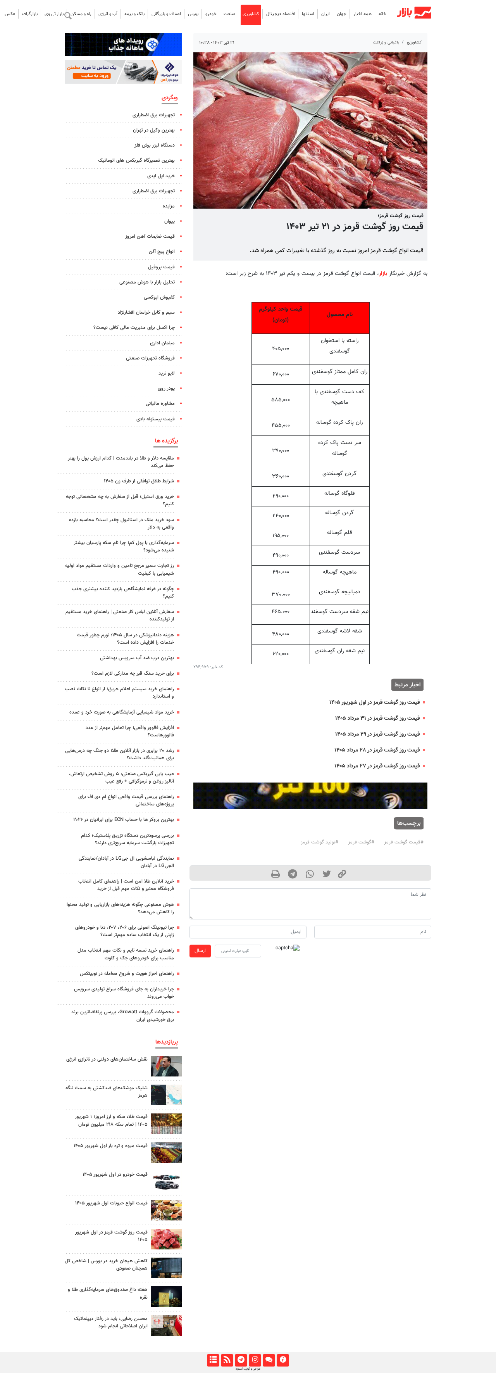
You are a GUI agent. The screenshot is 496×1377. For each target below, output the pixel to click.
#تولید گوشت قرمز (319, 842)
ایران (325, 13)
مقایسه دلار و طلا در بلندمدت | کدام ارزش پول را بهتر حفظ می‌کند (121, 462)
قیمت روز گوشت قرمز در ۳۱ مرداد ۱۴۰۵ (377, 718)
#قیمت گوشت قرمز (404, 842)
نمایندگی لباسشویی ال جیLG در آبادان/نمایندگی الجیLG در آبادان (126, 862)
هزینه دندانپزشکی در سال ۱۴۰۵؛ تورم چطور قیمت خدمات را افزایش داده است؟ (125, 638)
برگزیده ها (166, 441)
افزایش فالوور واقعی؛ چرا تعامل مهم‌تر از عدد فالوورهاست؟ (130, 731)
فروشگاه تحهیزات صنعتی (150, 358)
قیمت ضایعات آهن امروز (150, 236)
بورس (193, 13)
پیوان (169, 221)
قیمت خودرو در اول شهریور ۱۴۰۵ (115, 1174)
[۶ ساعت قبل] (166, 1123)
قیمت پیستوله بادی (155, 419)
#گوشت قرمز (361, 842)
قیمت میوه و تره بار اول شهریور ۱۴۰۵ (111, 1146)
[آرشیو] (213, 1360)
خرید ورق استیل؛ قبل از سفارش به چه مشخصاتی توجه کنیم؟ (120, 500)
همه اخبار (362, 13)
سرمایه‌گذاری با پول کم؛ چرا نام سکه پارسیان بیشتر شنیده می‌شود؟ (124, 546)
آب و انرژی (107, 13)
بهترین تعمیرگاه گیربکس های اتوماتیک (136, 160)
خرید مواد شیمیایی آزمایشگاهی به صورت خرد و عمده (121, 712)
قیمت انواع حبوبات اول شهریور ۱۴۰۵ (111, 1203)
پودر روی (166, 388)
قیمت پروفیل (161, 267)
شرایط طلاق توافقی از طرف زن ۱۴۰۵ (139, 481)
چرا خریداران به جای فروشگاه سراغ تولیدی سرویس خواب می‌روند (124, 992)
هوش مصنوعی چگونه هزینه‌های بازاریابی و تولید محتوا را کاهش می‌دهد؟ (120, 908)
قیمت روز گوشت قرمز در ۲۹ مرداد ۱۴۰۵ (377, 734)
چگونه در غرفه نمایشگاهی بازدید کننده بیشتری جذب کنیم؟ (123, 592)
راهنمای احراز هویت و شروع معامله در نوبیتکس (127, 974)
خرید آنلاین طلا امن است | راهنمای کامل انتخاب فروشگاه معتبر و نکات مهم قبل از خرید (126, 885)
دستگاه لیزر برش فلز (154, 145)
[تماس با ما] (269, 1360)
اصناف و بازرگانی (166, 13)
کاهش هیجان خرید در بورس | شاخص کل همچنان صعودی (106, 1264)
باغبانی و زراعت (386, 42)
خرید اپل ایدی (161, 176)
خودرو (211, 13)
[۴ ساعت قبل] (166, 1066)
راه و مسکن (81, 13)
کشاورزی (251, 13)
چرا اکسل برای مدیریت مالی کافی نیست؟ (134, 328)
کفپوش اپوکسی (159, 297)
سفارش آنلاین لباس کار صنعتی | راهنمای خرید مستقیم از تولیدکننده (119, 615)
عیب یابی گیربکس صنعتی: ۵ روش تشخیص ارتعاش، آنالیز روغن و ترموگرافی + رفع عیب (121, 777)
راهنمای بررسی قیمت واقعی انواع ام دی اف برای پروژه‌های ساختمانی (126, 800)
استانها (308, 13)
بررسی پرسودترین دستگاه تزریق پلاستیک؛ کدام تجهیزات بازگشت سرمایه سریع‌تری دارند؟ (127, 839)
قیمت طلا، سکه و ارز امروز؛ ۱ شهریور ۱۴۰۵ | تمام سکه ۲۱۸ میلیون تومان (111, 1120)
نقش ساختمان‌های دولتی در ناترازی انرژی (107, 1059)
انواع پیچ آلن (162, 252)
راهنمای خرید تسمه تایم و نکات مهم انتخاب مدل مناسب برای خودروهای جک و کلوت (126, 954)
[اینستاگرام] (255, 1360)
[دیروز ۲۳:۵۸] (166, 1095)
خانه (382, 13)
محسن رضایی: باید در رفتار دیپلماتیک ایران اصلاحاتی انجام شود (111, 1322)
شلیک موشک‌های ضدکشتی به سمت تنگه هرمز (106, 1091)
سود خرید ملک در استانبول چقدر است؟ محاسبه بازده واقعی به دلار (121, 523)
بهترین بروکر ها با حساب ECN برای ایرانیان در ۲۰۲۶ (123, 820)
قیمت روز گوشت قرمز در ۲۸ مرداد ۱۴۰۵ (377, 750)
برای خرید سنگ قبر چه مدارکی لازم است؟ (132, 673)
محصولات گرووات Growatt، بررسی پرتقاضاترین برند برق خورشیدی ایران (122, 1015)
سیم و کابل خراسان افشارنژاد (146, 312)
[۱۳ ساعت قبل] (166, 1296)
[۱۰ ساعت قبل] (166, 1210)
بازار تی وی (54, 13)
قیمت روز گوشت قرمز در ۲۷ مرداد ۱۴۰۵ (377, 766)
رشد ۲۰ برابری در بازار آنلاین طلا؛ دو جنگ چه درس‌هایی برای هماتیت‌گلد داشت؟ (119, 754)
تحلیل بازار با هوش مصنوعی (147, 282)
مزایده (169, 206)
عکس (10, 13)
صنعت (230, 13)
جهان (341, 13)
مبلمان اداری (162, 343)
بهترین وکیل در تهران (154, 130)
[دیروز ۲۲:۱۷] (166, 1325)
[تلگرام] (241, 1360)
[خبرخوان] (227, 1360)
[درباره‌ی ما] (283, 1360)
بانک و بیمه (134, 13)
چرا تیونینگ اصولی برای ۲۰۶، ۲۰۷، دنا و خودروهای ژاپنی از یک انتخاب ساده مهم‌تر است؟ (124, 931)
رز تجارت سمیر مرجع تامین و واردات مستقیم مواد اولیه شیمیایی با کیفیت (119, 569)
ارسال (200, 951)
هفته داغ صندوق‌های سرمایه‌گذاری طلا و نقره (108, 1293)
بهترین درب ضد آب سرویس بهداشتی (137, 658)
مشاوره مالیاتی (160, 404)
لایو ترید (166, 373)
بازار (383, 273)
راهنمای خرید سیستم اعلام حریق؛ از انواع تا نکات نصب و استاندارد (119, 692)
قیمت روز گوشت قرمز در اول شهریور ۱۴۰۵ (374, 702)
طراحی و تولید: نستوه (248, 1369)
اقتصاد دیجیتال (280, 13)
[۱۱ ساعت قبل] (166, 1152)
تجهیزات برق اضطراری (154, 115)
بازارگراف (30, 13)
